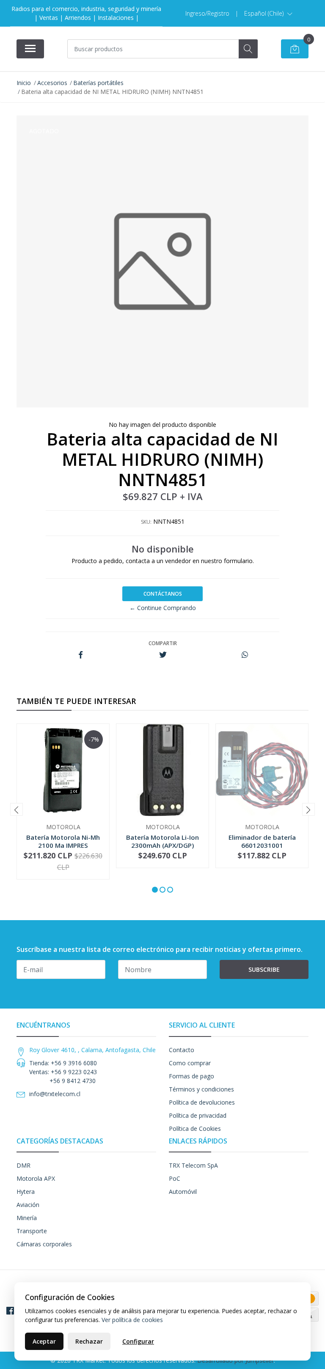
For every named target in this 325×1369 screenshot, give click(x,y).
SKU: (146, 521)
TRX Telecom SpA (193, 1165)
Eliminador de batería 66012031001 (262, 841)
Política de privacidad (197, 1115)
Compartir (163, 643)
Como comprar (190, 1063)
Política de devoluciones (202, 1102)
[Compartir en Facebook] (81, 655)
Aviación (28, 1205)
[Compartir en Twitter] (162, 655)
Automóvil (183, 1192)
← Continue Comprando (162, 608)
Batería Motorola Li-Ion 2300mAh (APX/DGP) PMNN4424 (162, 845)
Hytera (26, 1192)
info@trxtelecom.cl (54, 1094)
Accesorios (52, 83)
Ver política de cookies (132, 1320)
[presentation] (16, 809)
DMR (23, 1165)
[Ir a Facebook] (10, 1311)
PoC (174, 1178)
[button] (268, 13)
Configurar (138, 1341)
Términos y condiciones (201, 1089)
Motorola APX (36, 1178)
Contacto (181, 1050)
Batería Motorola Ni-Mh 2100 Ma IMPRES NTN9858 (63, 845)
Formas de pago (191, 1076)
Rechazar (89, 1341)
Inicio (24, 83)
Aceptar (44, 1341)
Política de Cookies (195, 1128)
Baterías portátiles (98, 83)
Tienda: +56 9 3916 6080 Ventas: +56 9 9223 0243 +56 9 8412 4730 (63, 1072)
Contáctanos (162, 593)
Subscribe (264, 969)
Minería (27, 1218)
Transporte (32, 1231)
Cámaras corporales (44, 1244)
